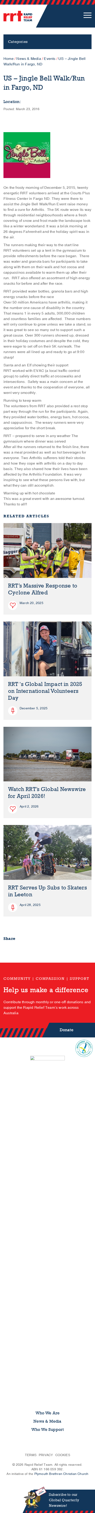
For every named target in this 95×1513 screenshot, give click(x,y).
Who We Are (48, 1413)
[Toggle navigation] (87, 16)
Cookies (62, 1455)
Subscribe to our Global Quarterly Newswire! (64, 1500)
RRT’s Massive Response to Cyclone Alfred (42, 589)
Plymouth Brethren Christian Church (61, 1474)
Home (8, 58)
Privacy (46, 1455)
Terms (30, 1455)
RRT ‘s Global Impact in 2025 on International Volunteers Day (45, 691)
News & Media (28, 58)
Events (49, 58)
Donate (66, 1030)
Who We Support (47, 1429)
